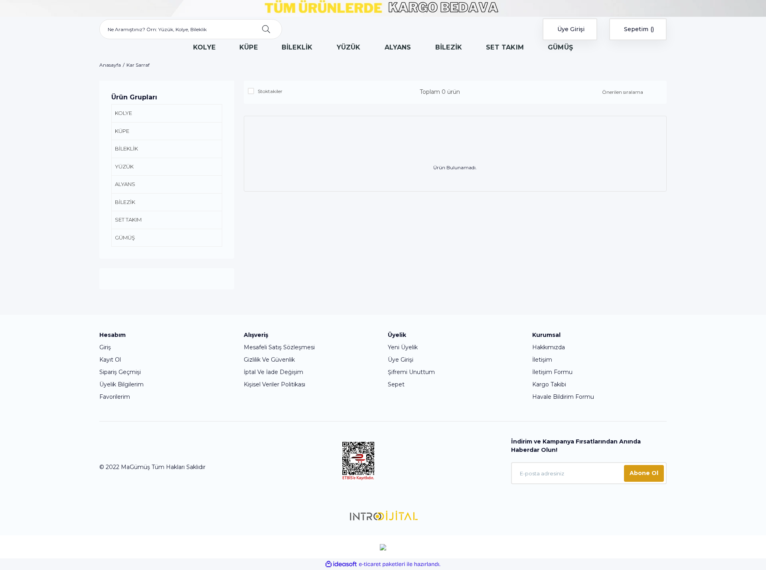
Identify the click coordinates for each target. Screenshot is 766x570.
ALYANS (125, 184)
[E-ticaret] (382, 564)
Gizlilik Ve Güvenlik (269, 359)
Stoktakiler (270, 91)
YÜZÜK (124, 166)
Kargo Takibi (549, 384)
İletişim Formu (552, 372)
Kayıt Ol (110, 359)
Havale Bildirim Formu (563, 396)
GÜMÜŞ (125, 237)
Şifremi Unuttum (411, 372)
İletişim (542, 359)
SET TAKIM (128, 219)
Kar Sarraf (138, 65)
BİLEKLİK (126, 148)
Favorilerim (114, 396)
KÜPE (122, 131)
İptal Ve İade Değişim (273, 372)
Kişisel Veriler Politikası (274, 384)
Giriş (105, 347)
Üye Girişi (400, 359)
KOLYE (123, 113)
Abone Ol (644, 473)
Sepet (396, 384)
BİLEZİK (125, 202)
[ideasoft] (341, 564)
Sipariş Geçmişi (120, 372)
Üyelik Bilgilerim (121, 384)
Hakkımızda (548, 347)
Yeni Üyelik (403, 347)
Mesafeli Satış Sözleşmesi (279, 347)
